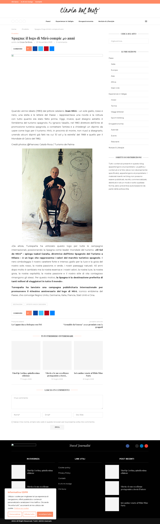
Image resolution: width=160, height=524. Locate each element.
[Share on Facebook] (35, 48)
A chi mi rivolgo (27, 2)
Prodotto (25, 29)
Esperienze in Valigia (64, 21)
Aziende (114, 130)
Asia (113, 76)
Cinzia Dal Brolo (26, 42)
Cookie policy (64, 467)
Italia (113, 64)
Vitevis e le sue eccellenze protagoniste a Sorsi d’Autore (39, 487)
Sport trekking (117, 118)
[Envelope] (146, 446)
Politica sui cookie (21, 508)
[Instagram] (20, 21)
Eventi (114, 136)
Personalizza (14, 514)
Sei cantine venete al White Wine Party (88, 374)
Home (13, 29)
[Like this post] (29, 48)
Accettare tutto (45, 514)
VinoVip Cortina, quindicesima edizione (26, 374)
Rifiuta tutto (29, 514)
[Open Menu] (146, 21)
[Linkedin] (24, 21)
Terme (114, 106)
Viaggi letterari (117, 112)
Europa (114, 70)
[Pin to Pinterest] (46, 48)
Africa (113, 82)
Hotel (113, 100)
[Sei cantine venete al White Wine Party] (88, 355)
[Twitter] (16, 21)
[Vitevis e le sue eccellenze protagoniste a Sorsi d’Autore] (57, 355)
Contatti (38, 2)
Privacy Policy (64, 473)
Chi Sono (15, 2)
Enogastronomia (86, 21)
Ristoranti (115, 142)
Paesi (48, 21)
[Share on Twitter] (40, 48)
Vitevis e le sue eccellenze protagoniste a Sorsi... (57, 374)
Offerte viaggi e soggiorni (36, 304)
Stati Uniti (115, 88)
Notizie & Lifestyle (106, 21)
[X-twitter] (132, 446)
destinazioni (17, 304)
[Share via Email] (52, 48)
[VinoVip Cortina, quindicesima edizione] (25, 355)
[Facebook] (13, 21)
